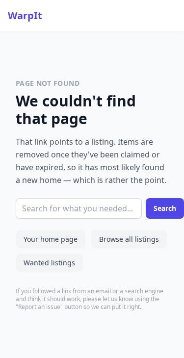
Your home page (51, 239)
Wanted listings (49, 262)
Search (165, 208)
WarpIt (25, 15)
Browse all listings (129, 239)
